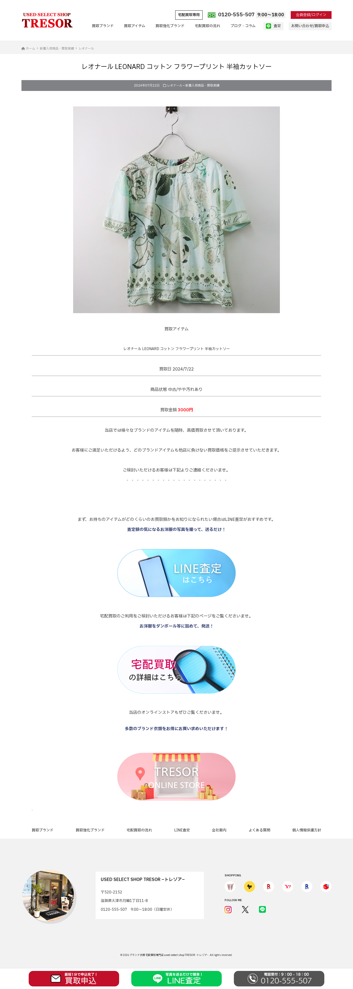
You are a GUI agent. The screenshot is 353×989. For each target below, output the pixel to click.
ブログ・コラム (243, 26)
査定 (277, 26)
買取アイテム (134, 26)
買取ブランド (103, 26)
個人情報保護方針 (306, 830)
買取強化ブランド (170, 26)
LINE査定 (182, 830)
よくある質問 (259, 830)
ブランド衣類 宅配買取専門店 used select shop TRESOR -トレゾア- (169, 955)
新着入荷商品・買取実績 (202, 85)
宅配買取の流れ (207, 26)
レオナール (174, 85)
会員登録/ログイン (311, 15)
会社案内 (219, 830)
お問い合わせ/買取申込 (310, 26)
